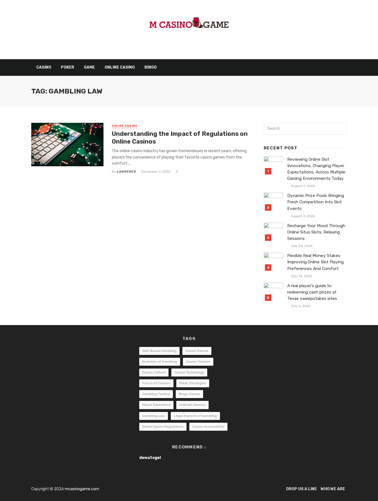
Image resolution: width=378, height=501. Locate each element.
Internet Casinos (192, 405)
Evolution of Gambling (159, 362)
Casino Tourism (198, 362)
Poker (67, 67)
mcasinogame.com (82, 489)
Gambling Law (153, 416)
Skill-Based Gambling (159, 351)
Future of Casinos (156, 383)
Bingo (150, 67)
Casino (43, 67)
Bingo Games (189, 394)
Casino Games (196, 351)
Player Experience (156, 405)
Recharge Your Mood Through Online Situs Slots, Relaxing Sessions (316, 232)
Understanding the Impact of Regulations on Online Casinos (180, 137)
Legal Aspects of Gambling (195, 416)
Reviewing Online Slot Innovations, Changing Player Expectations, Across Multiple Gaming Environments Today (316, 169)
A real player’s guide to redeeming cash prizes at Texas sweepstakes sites (312, 292)
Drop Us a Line (301, 489)
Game (89, 67)
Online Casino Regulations (162, 427)
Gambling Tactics (156, 394)
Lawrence (126, 171)
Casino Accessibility (208, 427)
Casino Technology (189, 372)
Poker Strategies (192, 383)
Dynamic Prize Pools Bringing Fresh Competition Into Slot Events (315, 202)
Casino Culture (153, 372)
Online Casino (120, 67)
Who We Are (333, 489)
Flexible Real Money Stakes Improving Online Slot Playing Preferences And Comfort (315, 262)
